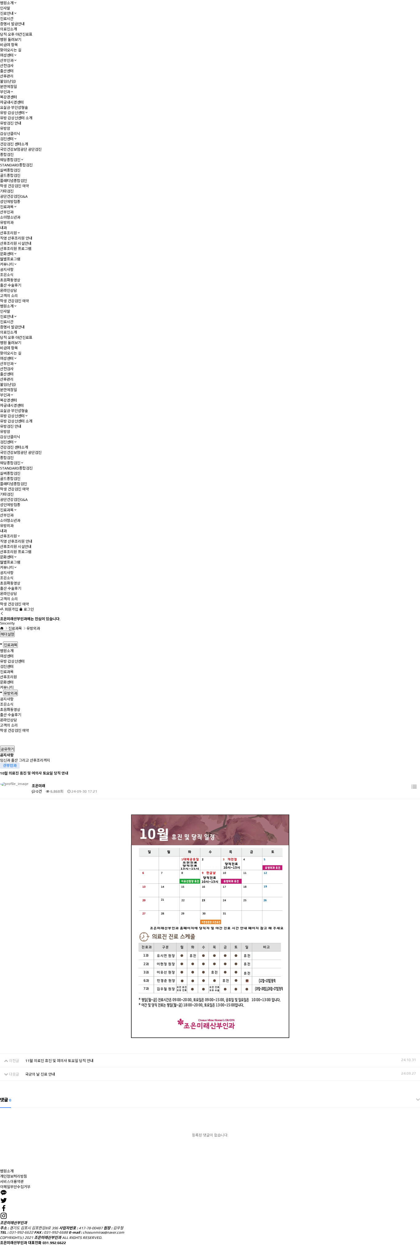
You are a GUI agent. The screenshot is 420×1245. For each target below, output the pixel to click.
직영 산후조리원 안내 (16, 238)
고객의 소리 (9, 296)
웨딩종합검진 (10, 160)
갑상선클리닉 (10, 134)
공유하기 (7, 749)
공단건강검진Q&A (14, 196)
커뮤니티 (7, 264)
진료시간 (7, 19)
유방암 (5, 128)
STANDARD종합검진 (16, 165)
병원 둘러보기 (10, 40)
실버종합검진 (10, 170)
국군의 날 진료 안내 (40, 1074)
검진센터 (7, 139)
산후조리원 (8, 233)
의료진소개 (8, 29)
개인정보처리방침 (13, 1176)
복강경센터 (8, 97)
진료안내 (7, 13)
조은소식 (7, 275)
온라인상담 (8, 290)
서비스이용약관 (12, 1182)
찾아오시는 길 (10, 50)
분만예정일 (8, 87)
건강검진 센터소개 (14, 144)
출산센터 (7, 71)
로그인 (28, 609)
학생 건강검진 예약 (14, 186)
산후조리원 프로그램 (15, 249)
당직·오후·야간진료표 (16, 34)
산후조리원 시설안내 (15, 243)
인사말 (5, 8)
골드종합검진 (10, 175)
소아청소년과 (10, 217)
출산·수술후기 (10, 285)
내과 (3, 228)
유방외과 (7, 222)
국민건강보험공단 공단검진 (21, 149)
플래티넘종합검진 (13, 181)
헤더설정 (7, 634)
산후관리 (7, 76)
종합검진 (7, 155)
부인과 (5, 92)
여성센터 (7, 55)
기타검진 (7, 191)
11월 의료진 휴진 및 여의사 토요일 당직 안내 (59, 1061)
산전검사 (7, 66)
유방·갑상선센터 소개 (16, 118)
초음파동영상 (10, 280)
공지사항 (7, 270)
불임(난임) (8, 81)
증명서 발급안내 (12, 24)
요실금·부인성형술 (14, 107)
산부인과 (7, 60)
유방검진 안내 (10, 123)
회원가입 (11, 609)
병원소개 (7, 3)
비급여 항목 (9, 45)
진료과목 (7, 207)
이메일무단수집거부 (15, 1187)
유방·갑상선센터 (12, 113)
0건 (38, 791)
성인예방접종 (10, 202)
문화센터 (7, 254)
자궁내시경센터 (12, 102)
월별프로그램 (10, 259)
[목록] (414, 787)
